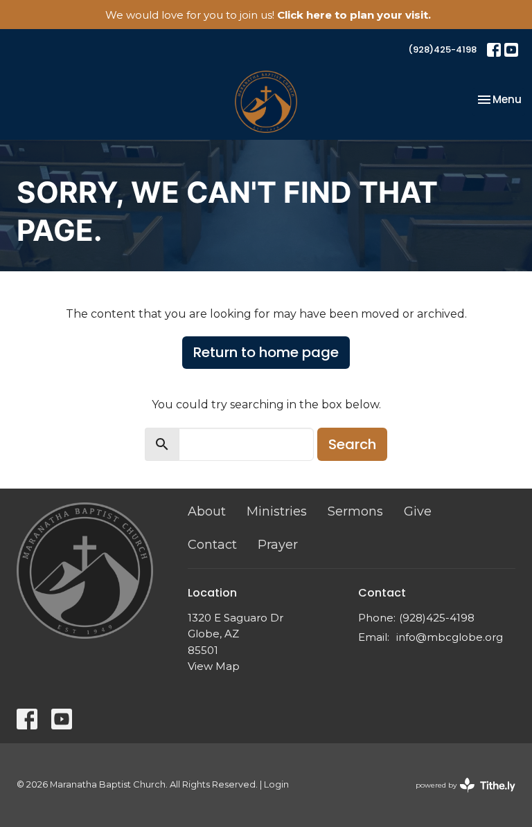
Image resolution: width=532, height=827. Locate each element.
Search (352, 444)
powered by (459, 797)
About (207, 511)
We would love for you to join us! (268, 14)
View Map (214, 666)
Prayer (278, 544)
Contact (212, 544)
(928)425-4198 (442, 49)
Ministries (277, 511)
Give (418, 511)
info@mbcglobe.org (449, 637)
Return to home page (266, 352)
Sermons (355, 511)
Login (276, 784)
